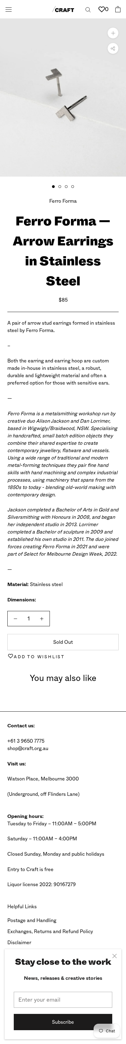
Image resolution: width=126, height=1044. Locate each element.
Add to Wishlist (39, 657)
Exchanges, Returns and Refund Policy (50, 931)
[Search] (88, 9)
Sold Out (63, 642)
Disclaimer (19, 942)
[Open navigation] (9, 9)
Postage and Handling (31, 920)
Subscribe (63, 1022)
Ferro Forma (63, 201)
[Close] (114, 956)
